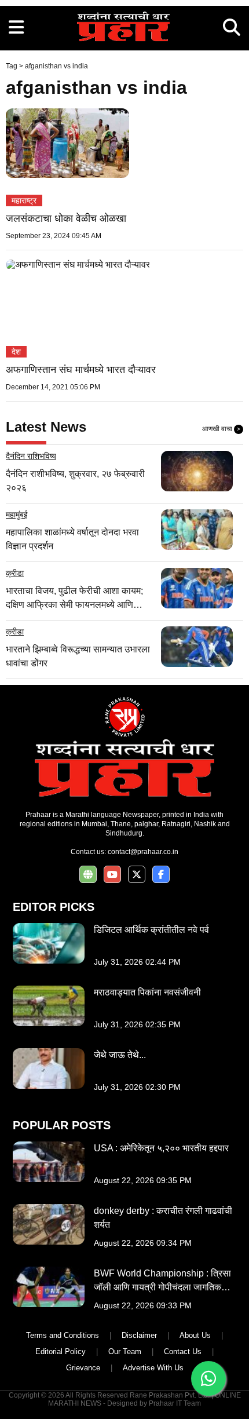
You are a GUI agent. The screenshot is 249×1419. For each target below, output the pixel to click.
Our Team (124, 1351)
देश (16, 351)
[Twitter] (136, 875)
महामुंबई (17, 514)
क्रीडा (15, 573)
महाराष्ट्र (24, 200)
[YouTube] (112, 875)
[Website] (88, 875)
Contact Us (183, 1351)
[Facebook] (161, 875)
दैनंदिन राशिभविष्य (31, 456)
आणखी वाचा (221, 429)
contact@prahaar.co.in (143, 852)
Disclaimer (139, 1335)
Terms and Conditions (62, 1335)
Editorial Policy (60, 1351)
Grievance (83, 1367)
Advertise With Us (153, 1367)
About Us (195, 1335)
